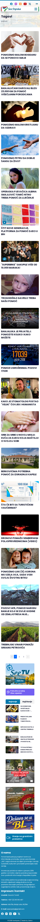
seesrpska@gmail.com (15, 909)
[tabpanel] (20, 730)
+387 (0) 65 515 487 (15, 900)
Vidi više (20, 681)
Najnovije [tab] (13, 701)
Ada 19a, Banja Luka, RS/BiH (18, 904)
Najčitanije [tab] (27, 701)
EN (37, 4)
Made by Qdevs (27, 921)
